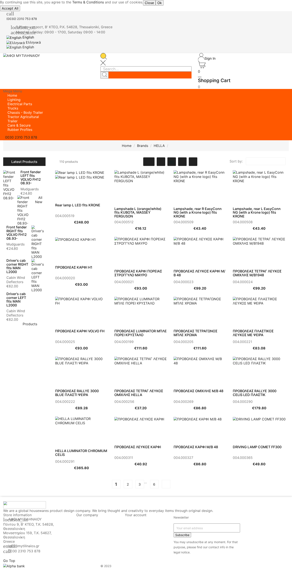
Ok (159, 3)
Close (149, 3)
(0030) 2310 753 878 (21, 19)
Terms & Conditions (88, 2)
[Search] (104, 75)
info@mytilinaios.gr (23, 546)
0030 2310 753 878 (24, 551)
